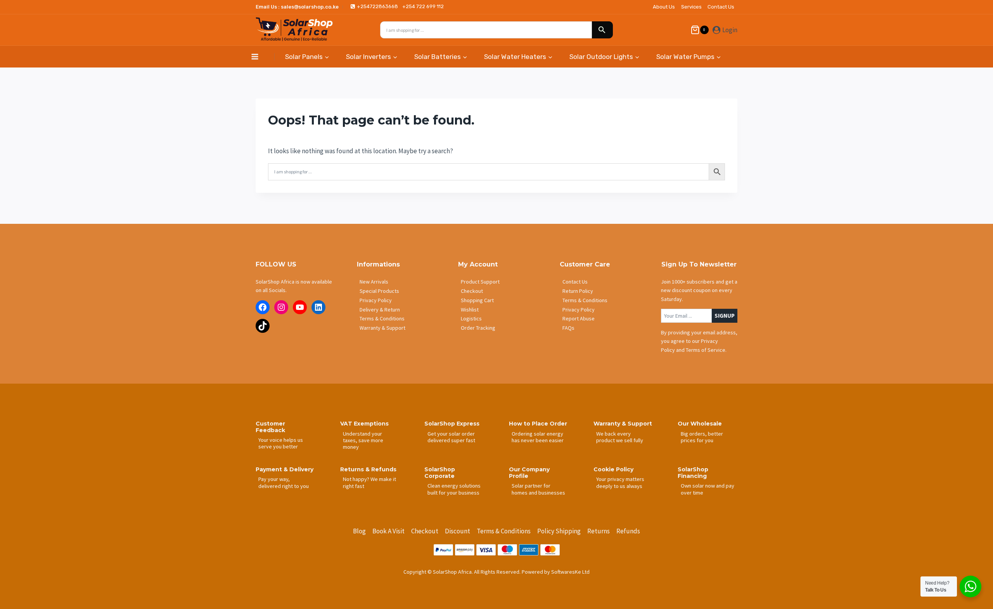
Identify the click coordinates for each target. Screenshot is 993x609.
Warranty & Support (382, 327)
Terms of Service (705, 349)
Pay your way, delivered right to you (283, 482)
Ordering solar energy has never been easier (538, 437)
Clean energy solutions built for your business (454, 489)
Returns (598, 531)
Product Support (480, 281)
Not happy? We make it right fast (369, 482)
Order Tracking (478, 327)
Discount (457, 531)
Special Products (379, 290)
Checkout (472, 290)
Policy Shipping (559, 531)
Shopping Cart (477, 300)
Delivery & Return (380, 309)
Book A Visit (388, 531)
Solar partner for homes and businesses (538, 489)
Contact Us (721, 7)
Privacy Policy (376, 300)
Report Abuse (578, 318)
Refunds (628, 531)
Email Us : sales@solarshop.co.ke (297, 7)
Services (691, 7)
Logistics (471, 318)
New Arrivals (374, 281)
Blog (359, 531)
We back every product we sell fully (619, 437)
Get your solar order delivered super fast (451, 437)
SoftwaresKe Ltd (570, 571)
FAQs (568, 327)
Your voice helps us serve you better (280, 443)
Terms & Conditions (382, 318)
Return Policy (577, 290)
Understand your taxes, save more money (363, 440)
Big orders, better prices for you (702, 437)
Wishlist (470, 309)
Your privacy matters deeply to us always (620, 482)
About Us (664, 7)
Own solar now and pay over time (707, 489)
